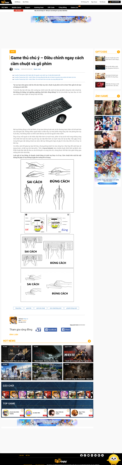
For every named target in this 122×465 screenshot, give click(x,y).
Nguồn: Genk (37, 69)
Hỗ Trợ (28, 455)
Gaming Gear (39, 7)
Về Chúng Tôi (85, 2)
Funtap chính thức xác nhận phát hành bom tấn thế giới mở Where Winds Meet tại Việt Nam (16, 361)
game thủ (28, 308)
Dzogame (23, 320)
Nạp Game (94, 2)
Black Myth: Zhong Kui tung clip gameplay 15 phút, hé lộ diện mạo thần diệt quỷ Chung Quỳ (47, 361)
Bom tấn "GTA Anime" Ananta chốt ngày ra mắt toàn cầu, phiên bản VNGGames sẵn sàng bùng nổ (16, 379)
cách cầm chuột (40, 308)
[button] (91, 397)
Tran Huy (17, 69)
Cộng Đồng (63, 7)
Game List (74, 7)
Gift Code (51, 7)
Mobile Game (16, 7)
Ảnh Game (101, 96)
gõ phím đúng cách (71, 308)
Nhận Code (111, 58)
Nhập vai (25, 318)
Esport (27, 7)
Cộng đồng (18, 308)
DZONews (17, 2)
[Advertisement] (61, 36)
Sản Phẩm (25, 2)
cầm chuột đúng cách (55, 308)
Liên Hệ (21, 455)
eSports (36, 364)
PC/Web (5, 346)
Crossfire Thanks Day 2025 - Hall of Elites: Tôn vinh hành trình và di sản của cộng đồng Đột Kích (38, 79)
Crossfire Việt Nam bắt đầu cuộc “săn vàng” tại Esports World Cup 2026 (48, 379)
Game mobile (68, 346)
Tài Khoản (102, 2)
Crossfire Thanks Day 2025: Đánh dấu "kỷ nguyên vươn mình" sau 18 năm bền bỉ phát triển (37, 75)
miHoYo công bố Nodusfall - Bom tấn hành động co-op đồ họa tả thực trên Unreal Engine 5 (79, 379)
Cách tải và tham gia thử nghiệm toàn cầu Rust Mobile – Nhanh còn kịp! (79, 361)
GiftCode (101, 51)
